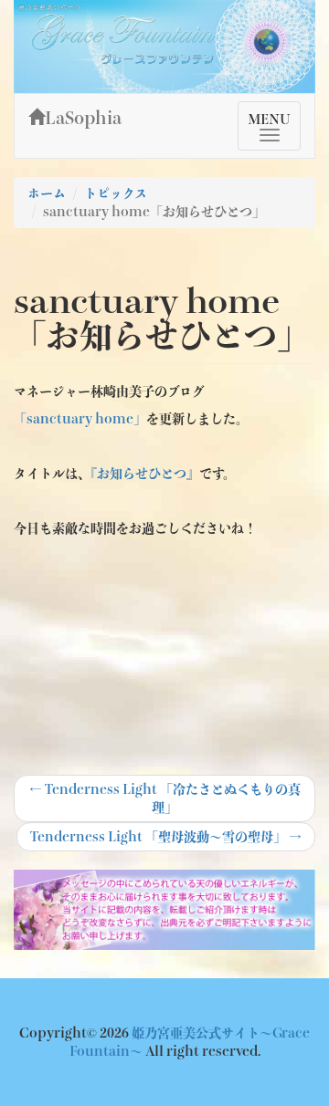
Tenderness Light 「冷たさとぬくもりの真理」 (165, 798)
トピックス (115, 193)
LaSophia (83, 118)
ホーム (46, 193)
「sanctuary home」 (80, 418)
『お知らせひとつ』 (144, 473)
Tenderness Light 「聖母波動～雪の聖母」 (165, 840)
